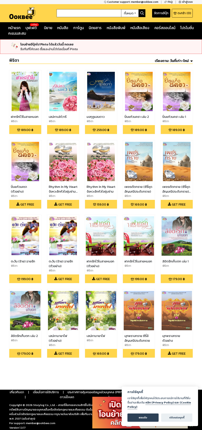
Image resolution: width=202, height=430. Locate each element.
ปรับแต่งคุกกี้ (176, 417)
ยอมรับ (143, 417)
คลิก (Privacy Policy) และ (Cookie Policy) (159, 404)
